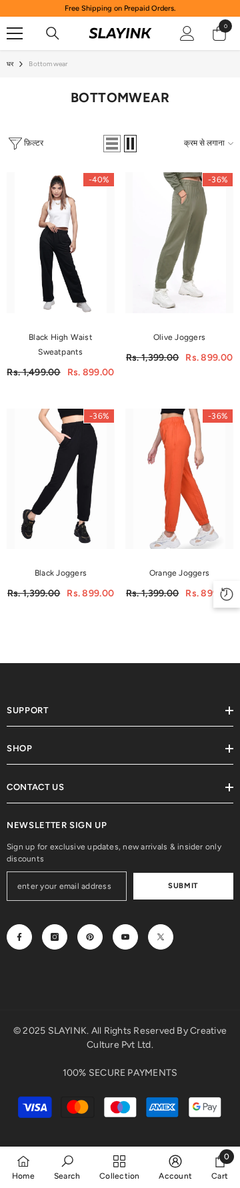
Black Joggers (61, 573)
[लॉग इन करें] (187, 33)
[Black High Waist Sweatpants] (61, 242)
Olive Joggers (179, 337)
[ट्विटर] (160, 937)
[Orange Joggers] (179, 479)
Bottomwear (48, 63)
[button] (112, 143)
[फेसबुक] (19, 937)
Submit (183, 885)
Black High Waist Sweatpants (61, 345)
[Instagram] (54, 937)
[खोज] (53, 33)
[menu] (15, 33)
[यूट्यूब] (125, 937)
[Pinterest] (90, 937)
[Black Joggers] (61, 479)
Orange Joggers (179, 573)
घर (10, 63)
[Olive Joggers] (179, 242)
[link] (67, 1167)
